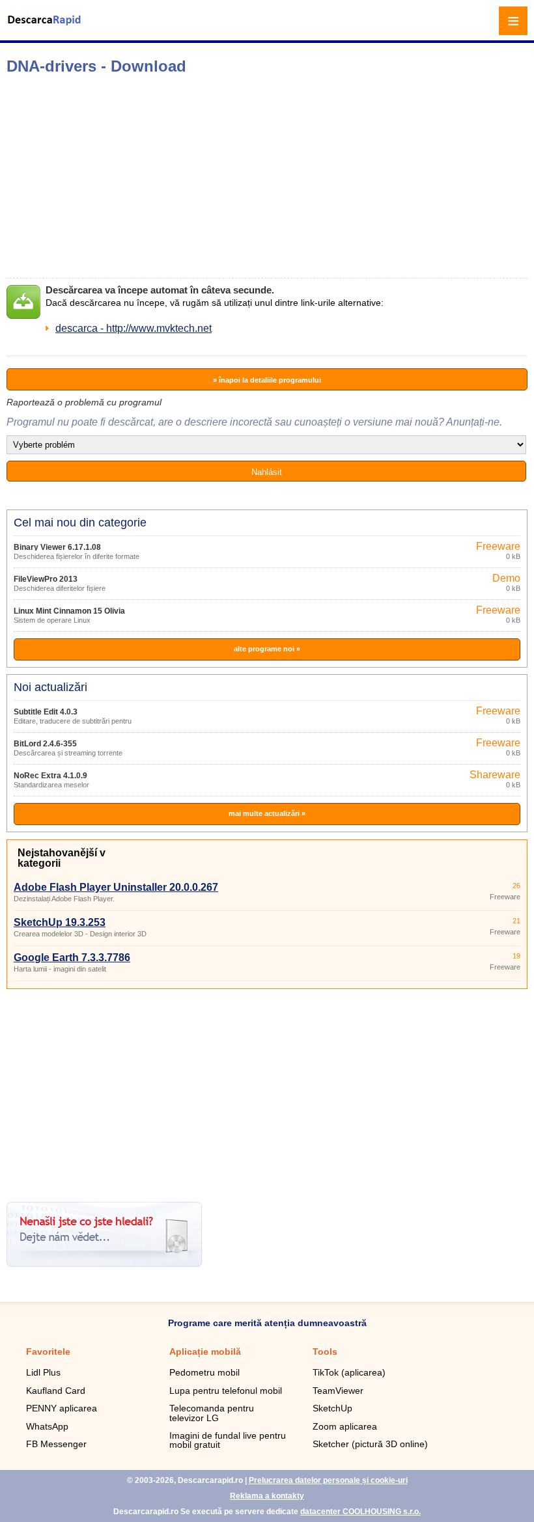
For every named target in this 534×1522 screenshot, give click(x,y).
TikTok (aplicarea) (349, 1372)
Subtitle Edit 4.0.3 (45, 711)
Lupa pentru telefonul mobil (225, 1390)
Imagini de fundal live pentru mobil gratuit (227, 1440)
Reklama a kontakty (267, 1496)
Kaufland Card (55, 1390)
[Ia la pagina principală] (46, 28)
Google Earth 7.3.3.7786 (72, 957)
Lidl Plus (43, 1372)
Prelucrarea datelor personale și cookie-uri (328, 1480)
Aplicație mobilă (205, 1351)
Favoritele (48, 1351)
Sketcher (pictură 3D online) (370, 1444)
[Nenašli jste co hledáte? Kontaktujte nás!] (104, 1263)
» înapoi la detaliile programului (267, 380)
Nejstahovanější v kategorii (61, 858)
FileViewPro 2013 (45, 579)
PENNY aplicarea (61, 1408)
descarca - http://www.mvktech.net (133, 328)
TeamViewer (338, 1390)
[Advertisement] (205, 176)
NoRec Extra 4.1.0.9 (50, 775)
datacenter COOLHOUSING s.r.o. (360, 1511)
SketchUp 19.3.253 (59, 922)
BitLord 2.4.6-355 (45, 743)
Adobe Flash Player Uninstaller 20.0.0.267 (116, 887)
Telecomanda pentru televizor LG (211, 1412)
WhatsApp (47, 1426)
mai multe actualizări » (267, 813)
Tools (325, 1351)
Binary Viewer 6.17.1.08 (57, 547)
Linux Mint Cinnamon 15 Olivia (69, 611)
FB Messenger (56, 1444)
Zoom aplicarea (345, 1426)
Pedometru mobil (204, 1372)
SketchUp (332, 1408)
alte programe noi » (267, 649)
